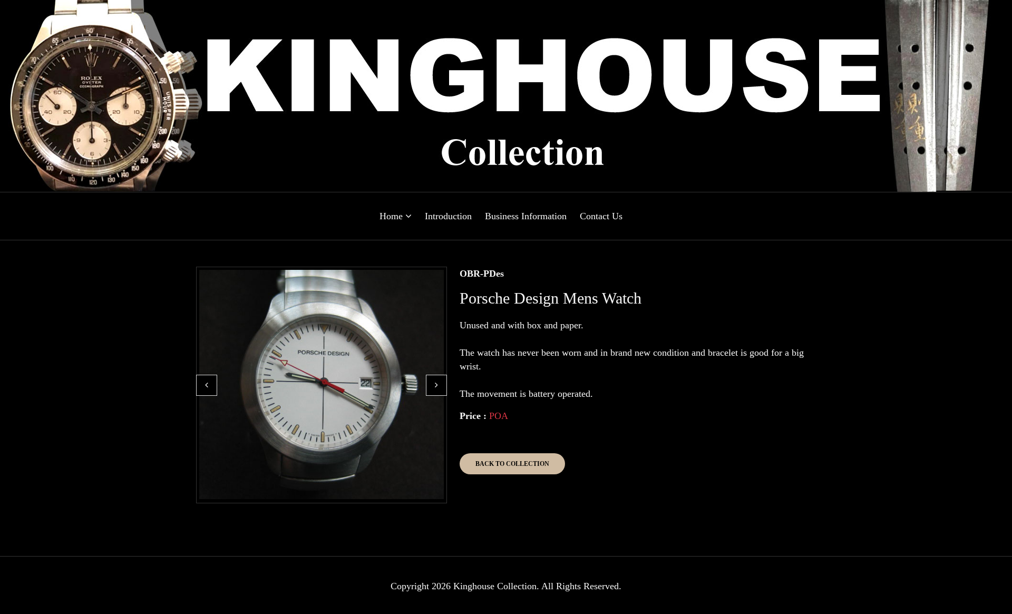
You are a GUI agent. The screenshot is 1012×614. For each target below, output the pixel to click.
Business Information (526, 216)
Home (392, 216)
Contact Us (601, 216)
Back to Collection (512, 463)
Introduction (448, 216)
